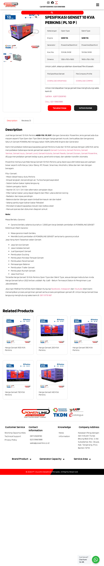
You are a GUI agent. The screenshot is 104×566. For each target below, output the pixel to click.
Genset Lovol (32, 153)
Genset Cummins (58, 150)
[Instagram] (48, 2)
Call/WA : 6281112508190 (55, 96)
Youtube (78, 289)
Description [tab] (12, 120)
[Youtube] (56, 2)
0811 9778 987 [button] (46, 295)
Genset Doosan (73, 153)
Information (64, 436)
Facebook (55, 289)
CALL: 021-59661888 (54, 101)
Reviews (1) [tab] (26, 120)
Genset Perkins (73, 150)
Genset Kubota (45, 153)
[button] (97, 4)
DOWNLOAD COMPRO (84, 81)
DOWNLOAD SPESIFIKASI (56, 81)
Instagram (65, 289)
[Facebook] (52, 2)
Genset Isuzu (19, 153)
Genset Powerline (89, 153)
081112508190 (48, 7)
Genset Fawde (59, 153)
